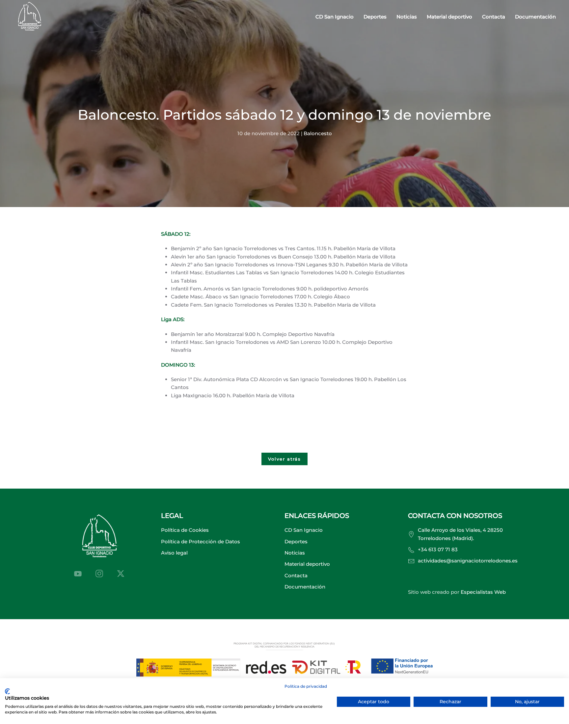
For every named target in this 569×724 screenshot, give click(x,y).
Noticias (406, 17)
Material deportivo (449, 17)
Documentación (535, 17)
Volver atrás (284, 459)
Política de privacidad (305, 686)
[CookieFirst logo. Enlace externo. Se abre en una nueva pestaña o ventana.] (7, 691)
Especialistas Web (483, 592)
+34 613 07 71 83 (438, 549)
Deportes (296, 541)
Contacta (493, 17)
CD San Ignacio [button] (334, 17)
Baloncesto (318, 133)
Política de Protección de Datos (200, 541)
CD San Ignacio (303, 530)
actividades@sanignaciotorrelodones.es (468, 561)
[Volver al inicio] (29, 17)
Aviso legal (174, 553)
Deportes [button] (375, 17)
